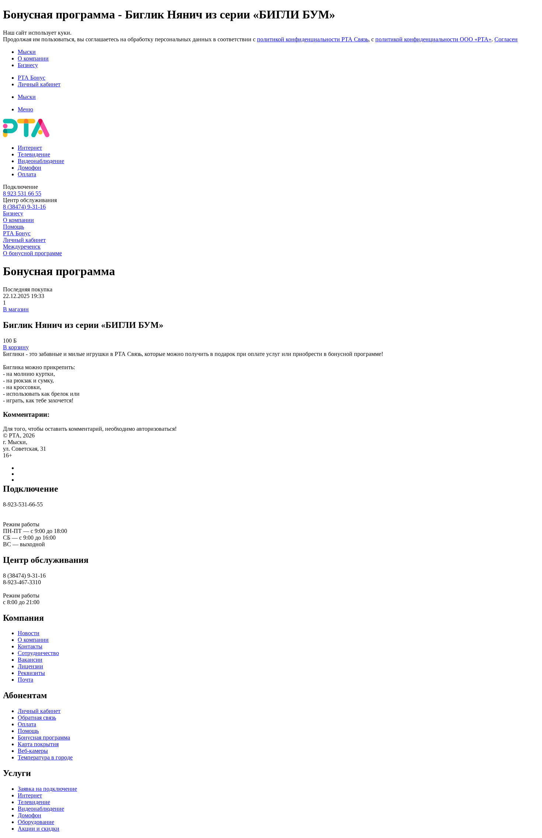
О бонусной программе (32, 253)
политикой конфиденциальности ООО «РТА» (433, 39)
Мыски (27, 52)
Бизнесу (28, 65)
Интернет (30, 148)
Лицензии (30, 666)
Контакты (30, 646)
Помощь (13, 227)
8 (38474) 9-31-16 (24, 207)
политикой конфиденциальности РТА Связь (312, 39)
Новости (28, 633)
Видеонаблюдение (41, 161)
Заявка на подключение (47, 789)
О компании (33, 58)
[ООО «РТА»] (26, 135)
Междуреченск (22, 246)
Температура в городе (45, 757)
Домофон (29, 168)
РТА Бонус (31, 78)
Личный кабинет (39, 84)
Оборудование (36, 822)
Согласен (506, 39)
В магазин (16, 309)
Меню (25, 109)
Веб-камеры (33, 751)
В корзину (16, 347)
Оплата (27, 174)
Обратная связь (37, 717)
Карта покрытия (38, 744)
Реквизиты (31, 673)
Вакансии (30, 660)
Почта (25, 679)
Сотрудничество (38, 653)
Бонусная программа (44, 737)
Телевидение (34, 154)
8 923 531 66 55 (22, 193)
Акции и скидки (38, 828)
